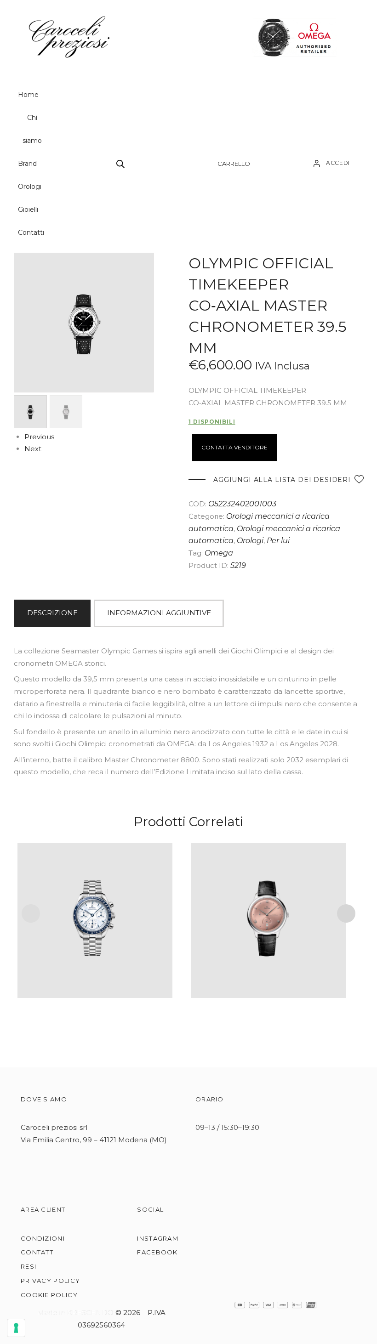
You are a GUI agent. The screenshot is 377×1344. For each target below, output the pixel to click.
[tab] (54, 613)
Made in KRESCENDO (76, 1312)
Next (32, 448)
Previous (39, 436)
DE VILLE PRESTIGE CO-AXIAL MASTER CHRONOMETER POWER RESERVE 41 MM (268, 908)
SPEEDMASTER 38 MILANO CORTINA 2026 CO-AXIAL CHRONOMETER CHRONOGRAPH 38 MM (95, 908)
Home (28, 95)
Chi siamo (32, 129)
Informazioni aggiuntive (159, 612)
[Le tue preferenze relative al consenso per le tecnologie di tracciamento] (16, 1328)
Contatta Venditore (234, 447)
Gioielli (28, 209)
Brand (27, 163)
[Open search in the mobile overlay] (120, 164)
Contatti (31, 232)
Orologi (29, 186)
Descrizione (52, 612)
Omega (219, 553)
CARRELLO (233, 163)
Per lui (278, 540)
